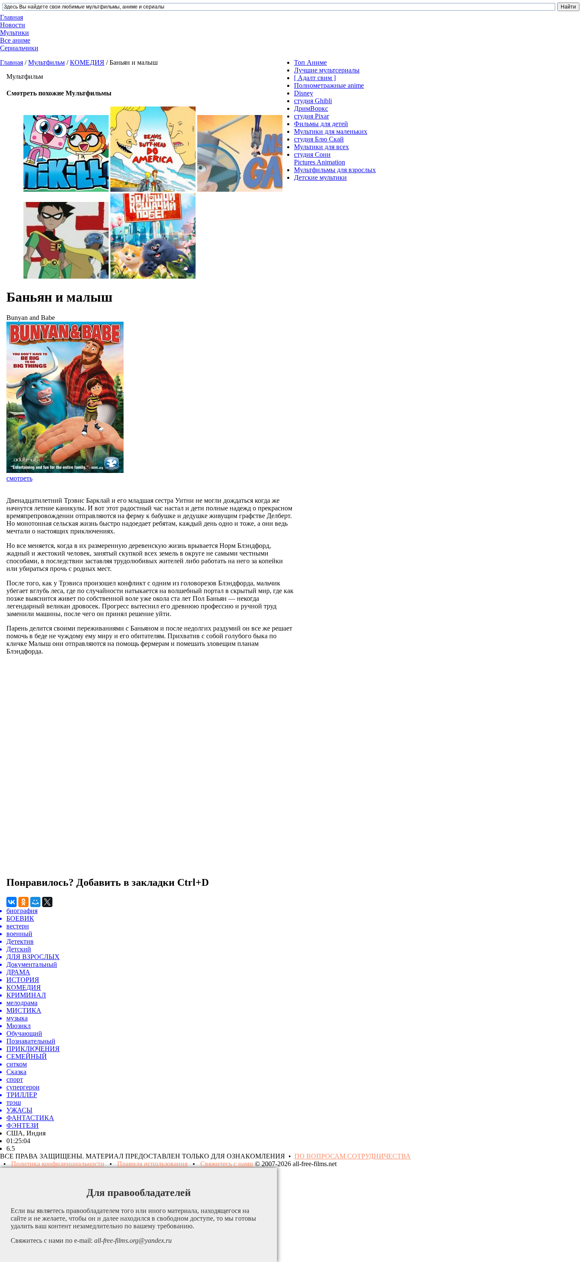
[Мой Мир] (35, 902)
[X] (47, 902)
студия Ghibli (313, 100)
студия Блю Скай (319, 139)
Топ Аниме (310, 62)
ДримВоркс (311, 108)
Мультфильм (46, 62)
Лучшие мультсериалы (327, 70)
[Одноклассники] (23, 902)
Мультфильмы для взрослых (335, 169)
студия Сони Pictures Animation (319, 158)
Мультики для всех (321, 146)
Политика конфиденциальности (57, 1163)
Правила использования (152, 1163)
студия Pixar (311, 116)
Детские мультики (320, 177)
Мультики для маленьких (330, 131)
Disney (303, 93)
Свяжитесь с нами (226, 1163)
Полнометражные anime (329, 85)
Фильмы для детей (321, 123)
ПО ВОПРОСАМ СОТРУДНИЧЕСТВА (352, 1156)
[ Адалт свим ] (315, 77)
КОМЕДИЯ (87, 62)
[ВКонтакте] (11, 902)
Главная (11, 62)
